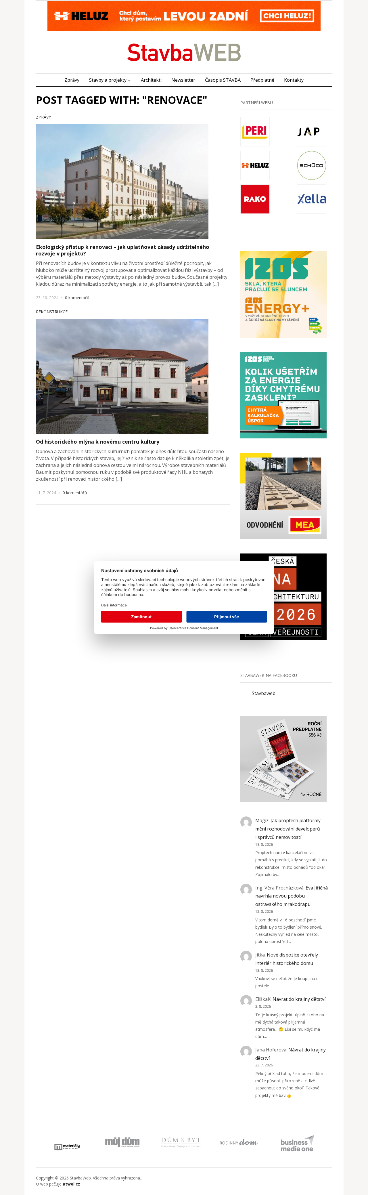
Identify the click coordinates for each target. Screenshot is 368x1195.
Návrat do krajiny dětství (299, 999)
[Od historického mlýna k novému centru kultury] (122, 376)
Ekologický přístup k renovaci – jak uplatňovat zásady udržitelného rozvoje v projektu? (122, 250)
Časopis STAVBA (223, 80)
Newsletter (183, 80)
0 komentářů (77, 297)
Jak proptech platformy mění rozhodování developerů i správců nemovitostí (288, 828)
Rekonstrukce (52, 311)
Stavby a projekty (107, 80)
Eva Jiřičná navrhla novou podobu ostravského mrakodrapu (291, 896)
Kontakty (294, 80)
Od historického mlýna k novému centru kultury (97, 441)
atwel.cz (71, 1184)
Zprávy (71, 80)
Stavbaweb (263, 693)
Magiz (262, 820)
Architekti (151, 80)
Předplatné (262, 80)
